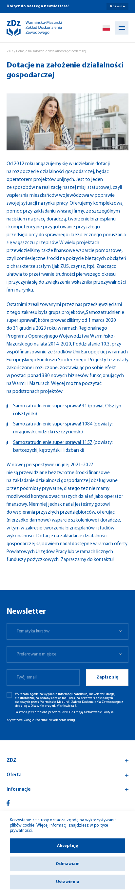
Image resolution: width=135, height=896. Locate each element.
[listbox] (67, 631)
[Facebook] (8, 803)
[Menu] (121, 28)
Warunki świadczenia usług (55, 720)
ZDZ (10, 51)
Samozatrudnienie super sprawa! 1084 (52, 424)
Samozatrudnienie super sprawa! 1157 (52, 442)
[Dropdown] (106, 28)
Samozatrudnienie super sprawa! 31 (50, 406)
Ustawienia (67, 882)
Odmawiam (68, 864)
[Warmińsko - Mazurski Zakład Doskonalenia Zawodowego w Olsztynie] (28, 28)
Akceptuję (67, 846)
